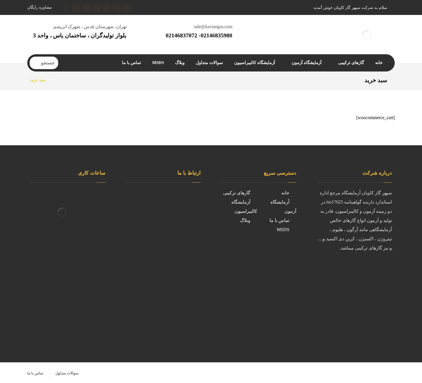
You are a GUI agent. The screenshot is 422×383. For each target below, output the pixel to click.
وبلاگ (245, 220)
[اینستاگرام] (106, 7)
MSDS (283, 229)
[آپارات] (96, 7)
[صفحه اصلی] (57, 80)
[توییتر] (374, 267)
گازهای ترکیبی (236, 192)
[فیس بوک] (386, 267)
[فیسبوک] (126, 7)
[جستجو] (36, 62)
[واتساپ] (76, 7)
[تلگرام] (86, 7)
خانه (285, 192)
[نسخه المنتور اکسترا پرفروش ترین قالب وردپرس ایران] (367, 34)
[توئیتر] (116, 7)
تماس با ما (279, 220)
